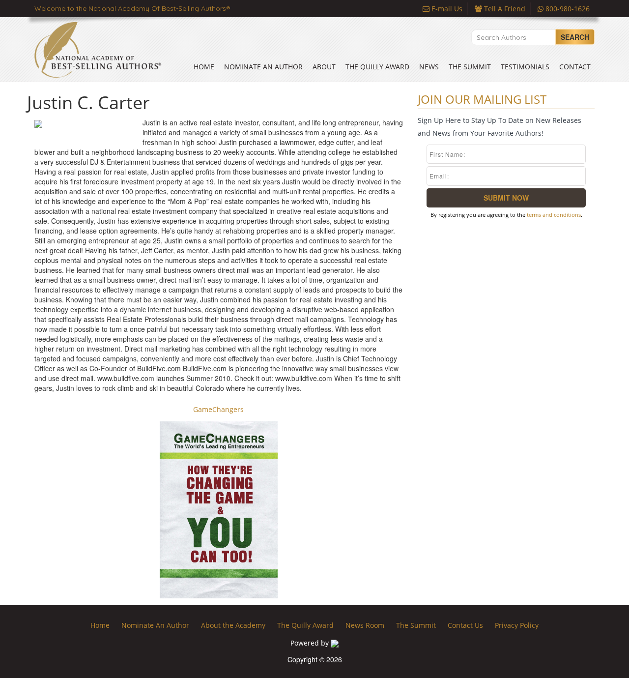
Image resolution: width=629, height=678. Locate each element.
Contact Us (465, 625)
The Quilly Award (377, 66)
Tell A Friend (503, 8)
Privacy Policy (517, 625)
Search (575, 37)
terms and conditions (554, 214)
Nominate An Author (263, 66)
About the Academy (233, 625)
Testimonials (525, 66)
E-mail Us (445, 8)
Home (204, 66)
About (324, 66)
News (429, 66)
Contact (575, 66)
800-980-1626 (566, 8)
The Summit (470, 66)
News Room (364, 625)
